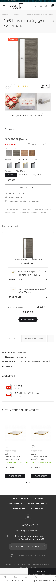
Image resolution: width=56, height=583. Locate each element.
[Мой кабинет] (46, 6)
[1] (18, 86)
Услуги (39, 499)
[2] (21, 86)
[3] (23, 86)
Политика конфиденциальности (30, 555)
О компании (20, 499)
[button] (26, 483)
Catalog (18, 385)
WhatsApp (28, 517)
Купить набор (28, 319)
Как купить (15, 503)
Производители (38, 503)
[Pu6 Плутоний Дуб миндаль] (28, 58)
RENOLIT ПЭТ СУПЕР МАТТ (27, 393)
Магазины (19, 508)
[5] (28, 86)
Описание (11, 339)
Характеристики (34, 339)
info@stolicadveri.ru (30, 530)
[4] (25, 86)
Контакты (37, 508)
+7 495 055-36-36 (28, 525)
